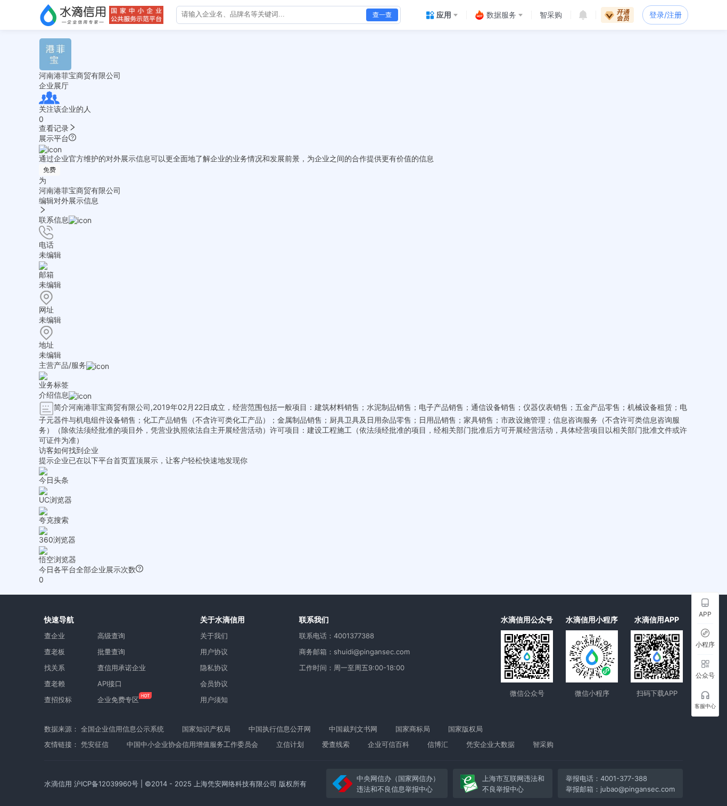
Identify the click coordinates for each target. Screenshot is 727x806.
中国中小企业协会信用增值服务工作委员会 (192, 744)
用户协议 (214, 651)
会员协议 (214, 683)
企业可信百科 (388, 744)
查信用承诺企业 (121, 667)
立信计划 (290, 744)
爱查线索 (336, 744)
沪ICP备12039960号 (106, 783)
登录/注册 (665, 14)
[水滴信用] (73, 15)
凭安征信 (95, 744)
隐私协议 (214, 667)
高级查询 (111, 635)
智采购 (543, 744)
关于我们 (214, 635)
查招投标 (58, 699)
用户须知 (214, 699)
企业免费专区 (118, 699)
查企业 (54, 635)
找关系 (54, 667)
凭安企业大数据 (490, 744)
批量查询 (111, 651)
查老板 (54, 651)
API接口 (109, 683)
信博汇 (437, 744)
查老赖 (54, 683)
